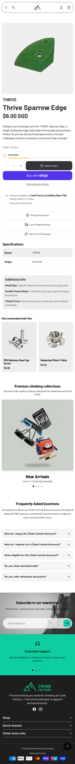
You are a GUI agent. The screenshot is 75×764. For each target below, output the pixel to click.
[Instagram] (41, 709)
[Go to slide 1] (35, 375)
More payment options (38, 184)
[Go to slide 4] (41, 486)
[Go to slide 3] (39, 375)
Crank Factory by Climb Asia (41, 748)
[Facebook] (34, 709)
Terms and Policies (37, 753)
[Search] (13, 7)
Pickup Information (39, 215)
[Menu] (6, 7)
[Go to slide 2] (37, 375)
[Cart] (69, 7)
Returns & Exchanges (39, 234)
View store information (21, 203)
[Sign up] (67, 623)
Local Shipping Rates (39, 224)
